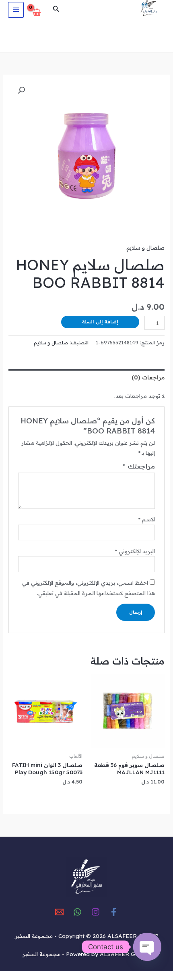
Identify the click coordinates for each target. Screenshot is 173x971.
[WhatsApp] (77, 912)
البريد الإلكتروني (135, 551)
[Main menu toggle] (16, 10)
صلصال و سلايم (145, 247)
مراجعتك (139, 466)
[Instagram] (95, 912)
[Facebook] (113, 912)
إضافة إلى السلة (100, 322)
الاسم (146, 519)
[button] (55, 9)
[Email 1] (59, 912)
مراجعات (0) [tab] (148, 377)
